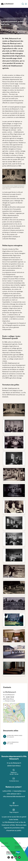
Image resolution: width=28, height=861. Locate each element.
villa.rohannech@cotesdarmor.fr (14, 796)
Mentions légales (5, 846)
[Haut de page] (24, 854)
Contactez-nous (14, 781)
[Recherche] (23, 4)
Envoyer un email (10, 701)
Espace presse (4, 843)
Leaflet (15, 722)
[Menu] (26, 4)
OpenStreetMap (19, 722)
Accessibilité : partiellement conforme (21, 847)
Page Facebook (14, 805)
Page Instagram (14, 812)
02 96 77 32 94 (10, 697)
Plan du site (18, 843)
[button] (14, 711)
